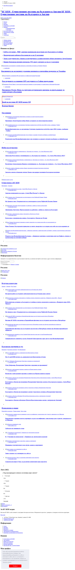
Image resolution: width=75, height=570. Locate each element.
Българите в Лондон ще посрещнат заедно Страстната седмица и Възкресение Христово (33, 392)
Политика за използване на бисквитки (13, 532)
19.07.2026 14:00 (12, 291)
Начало (5, 21)
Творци (3, 286)
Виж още (3, 515)
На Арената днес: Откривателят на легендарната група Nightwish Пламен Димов (31, 201)
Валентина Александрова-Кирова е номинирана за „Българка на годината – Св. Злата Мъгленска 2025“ (38, 164)
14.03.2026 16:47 (12, 397)
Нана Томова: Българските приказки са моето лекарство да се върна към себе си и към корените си (37, 226)
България (8, 29)
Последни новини (8, 542)
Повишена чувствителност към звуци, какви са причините (24, 445)
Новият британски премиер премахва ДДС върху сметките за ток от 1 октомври (31, 62)
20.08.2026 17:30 (12, 152)
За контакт (6, 35)
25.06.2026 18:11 (12, 190)
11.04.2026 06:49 (12, 370)
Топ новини (7, 540)
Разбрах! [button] (15, 566)
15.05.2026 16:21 (12, 223)
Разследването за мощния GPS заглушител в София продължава (27, 81)
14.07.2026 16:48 (12, 299)
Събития (8, 286)
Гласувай (6, 501)
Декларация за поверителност (11, 531)
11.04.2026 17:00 (12, 362)
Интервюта (4, 185)
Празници (4, 349)
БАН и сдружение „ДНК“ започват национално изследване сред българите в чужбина (33, 52)
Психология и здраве (9, 32)
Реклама (6, 24)
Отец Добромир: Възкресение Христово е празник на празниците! (26, 365)
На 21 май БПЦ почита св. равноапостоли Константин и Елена (25, 357)
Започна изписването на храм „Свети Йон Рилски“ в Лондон (24, 193)
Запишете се (4, 262)
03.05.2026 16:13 (12, 233)
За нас (5, 23)
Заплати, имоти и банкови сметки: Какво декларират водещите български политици (32, 172)
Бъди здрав (23, 411)
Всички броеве (8, 106)
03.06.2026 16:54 (12, 325)
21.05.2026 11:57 (12, 354)
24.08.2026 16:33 (12, 118)
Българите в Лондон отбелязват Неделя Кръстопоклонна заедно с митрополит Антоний (33, 400)
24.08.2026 (7, 68)
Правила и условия (8, 530)
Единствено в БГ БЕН (9, 25)
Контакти (6, 528)
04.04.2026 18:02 (12, 450)
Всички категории (8, 544)
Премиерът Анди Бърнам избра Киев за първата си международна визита (29, 120)
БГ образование (21, 349)
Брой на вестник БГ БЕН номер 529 (16, 102)
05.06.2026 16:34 (12, 207)
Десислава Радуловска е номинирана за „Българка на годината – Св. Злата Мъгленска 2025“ (35, 155)
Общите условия (15, 264)
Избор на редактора (8, 541)
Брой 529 (10, 96)
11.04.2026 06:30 (12, 379)
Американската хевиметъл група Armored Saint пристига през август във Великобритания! (34, 338)
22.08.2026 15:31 (12, 126)
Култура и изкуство (8, 31)
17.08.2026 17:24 (12, 136)
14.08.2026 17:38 (12, 169)
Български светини (12, 349)
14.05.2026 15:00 (12, 442)
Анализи (10, 185)
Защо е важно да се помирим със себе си (18, 453)
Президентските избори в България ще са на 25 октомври (24, 55)
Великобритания (10, 28)
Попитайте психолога (7, 411)
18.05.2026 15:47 (12, 335)
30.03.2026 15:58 (12, 389)
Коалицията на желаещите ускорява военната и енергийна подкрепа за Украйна (33, 71)
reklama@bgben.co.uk (9, 518)
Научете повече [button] (7, 562)
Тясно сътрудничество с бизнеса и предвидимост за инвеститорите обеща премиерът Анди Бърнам (38, 58)
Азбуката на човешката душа (14, 428)
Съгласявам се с (10, 264)
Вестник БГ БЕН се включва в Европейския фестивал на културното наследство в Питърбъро (35, 320)
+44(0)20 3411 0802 (8, 520)
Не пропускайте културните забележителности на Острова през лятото (27, 293)
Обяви (5, 33)
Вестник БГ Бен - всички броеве (12, 545)
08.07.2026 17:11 (12, 425)
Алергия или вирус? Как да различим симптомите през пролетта (26, 461)
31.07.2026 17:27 (12, 415)
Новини (6, 27)
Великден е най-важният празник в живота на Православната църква (27, 373)
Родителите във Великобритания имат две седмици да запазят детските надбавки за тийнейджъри (36, 139)
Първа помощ (16, 411)
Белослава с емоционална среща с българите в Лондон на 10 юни (26, 218)
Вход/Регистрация (8, 5)
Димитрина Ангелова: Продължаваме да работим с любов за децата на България (31, 210)
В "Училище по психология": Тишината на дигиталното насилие (26, 436)
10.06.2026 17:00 (12, 433)
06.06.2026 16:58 (12, 198)
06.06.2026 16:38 (12, 317)
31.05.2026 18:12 (12, 215)
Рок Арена (13, 286)
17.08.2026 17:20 (12, 161)
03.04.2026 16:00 (12, 459)
